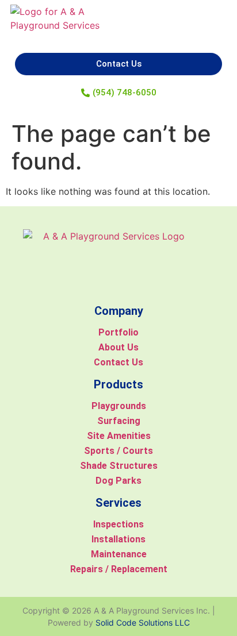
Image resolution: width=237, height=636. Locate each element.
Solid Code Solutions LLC (142, 622)
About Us (118, 347)
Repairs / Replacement (118, 569)
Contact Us (118, 362)
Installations (118, 539)
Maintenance (119, 554)
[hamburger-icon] (215, 22)
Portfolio (118, 332)
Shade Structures (119, 465)
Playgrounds (118, 405)
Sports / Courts (118, 450)
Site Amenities (119, 435)
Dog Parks (118, 480)
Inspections (118, 524)
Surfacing (118, 420)
